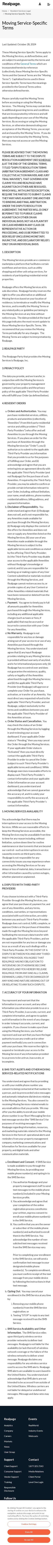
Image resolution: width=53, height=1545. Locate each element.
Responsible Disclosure (9, 1489)
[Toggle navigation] (47, 4)
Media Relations (36, 1471)
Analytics (8, 1425)
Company (8, 1430)
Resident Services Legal (20, 11)
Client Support (11, 1466)
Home (4, 11)
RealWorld (34, 1425)
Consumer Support (12, 1471)
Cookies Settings (28, 1524)
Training (8, 1482)
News (7, 1446)
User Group (9, 1452)
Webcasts (33, 1436)
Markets (8, 1441)
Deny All (28, 1532)
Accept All (28, 1540)
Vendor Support (11, 1476)
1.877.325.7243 (36, 1466)
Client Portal (34, 1476)
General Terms (28, 63)
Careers (7, 1436)
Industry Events (36, 1430)
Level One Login (36, 1482)
